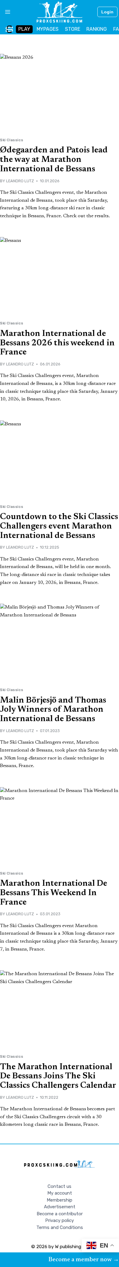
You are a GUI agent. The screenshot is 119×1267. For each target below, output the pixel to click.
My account (59, 1193)
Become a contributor (60, 1213)
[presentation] (59, 93)
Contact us (59, 1186)
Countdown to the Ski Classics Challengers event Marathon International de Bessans (59, 526)
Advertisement (59, 1206)
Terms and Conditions (59, 1227)
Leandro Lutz (20, 181)
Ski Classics (11, 140)
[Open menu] (5, 12)
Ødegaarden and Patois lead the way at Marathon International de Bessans (54, 159)
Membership (59, 1200)
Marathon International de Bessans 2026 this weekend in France (57, 343)
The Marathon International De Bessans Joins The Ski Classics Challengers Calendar (58, 1076)
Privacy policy (59, 1220)
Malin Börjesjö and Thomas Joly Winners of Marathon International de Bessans (53, 710)
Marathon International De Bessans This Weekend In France (53, 893)
